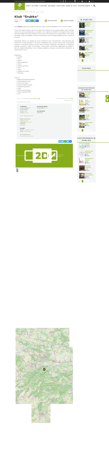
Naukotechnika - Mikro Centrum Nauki (89, 39)
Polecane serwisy (84, 5)
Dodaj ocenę (36, 98)
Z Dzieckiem (43, 5)
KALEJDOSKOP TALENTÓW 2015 (89, 32)
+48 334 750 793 (28, 130)
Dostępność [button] (70, 1)
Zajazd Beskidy (89, 107)
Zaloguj (92, 1)
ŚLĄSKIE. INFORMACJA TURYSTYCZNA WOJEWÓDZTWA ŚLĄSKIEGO (29, 1)
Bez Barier (51, 5)
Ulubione (85, 1)
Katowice (86, 76)
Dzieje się (69, 5)
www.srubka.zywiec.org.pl (26, 136)
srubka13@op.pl (27, 131)
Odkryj (28, 5)
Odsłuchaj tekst (52, 20)
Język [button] (78, 1)
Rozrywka (22, 125)
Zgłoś (71, 98)
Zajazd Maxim (89, 122)
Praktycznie (60, 5)
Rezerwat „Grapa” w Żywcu (88, 24)
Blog (75, 5)
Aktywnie (35, 5)
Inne (46, 108)
